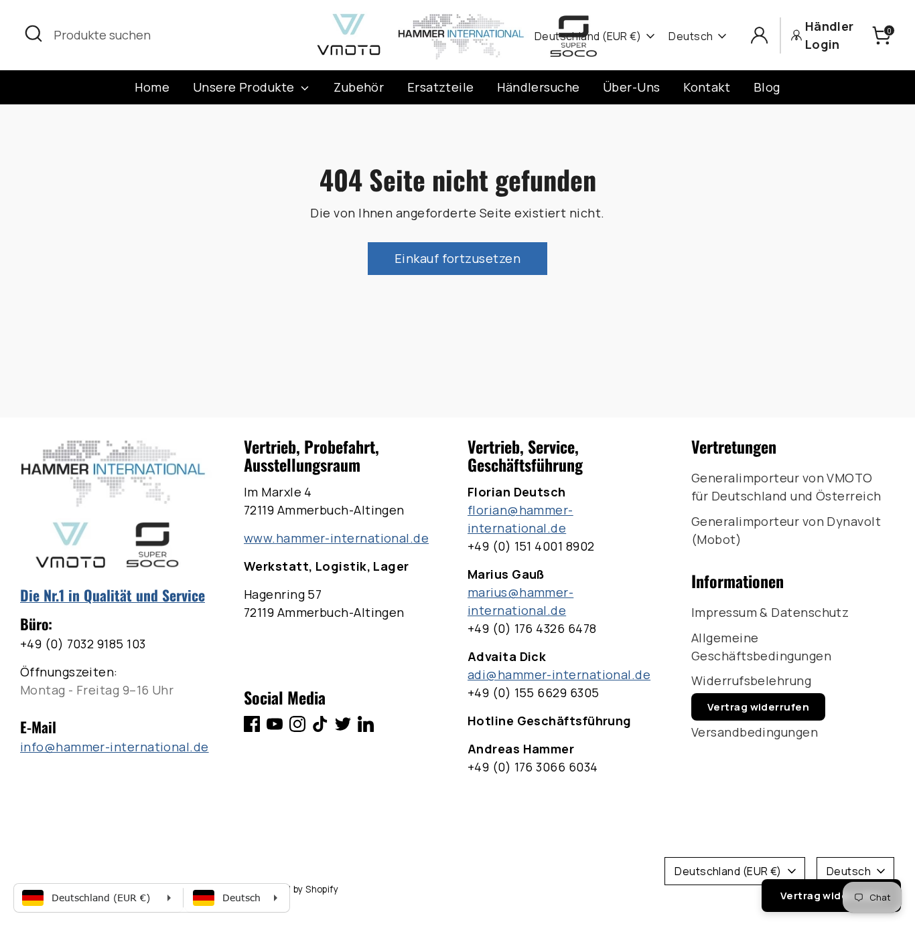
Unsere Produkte (245, 87)
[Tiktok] (320, 724)
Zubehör (359, 87)
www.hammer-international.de (336, 538)
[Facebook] (252, 724)
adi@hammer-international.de (559, 674)
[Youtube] (275, 724)
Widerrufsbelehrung (751, 680)
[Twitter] (343, 724)
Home (152, 87)
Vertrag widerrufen (758, 707)
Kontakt (706, 87)
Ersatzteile (440, 87)
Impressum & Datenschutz (770, 612)
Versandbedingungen (754, 732)
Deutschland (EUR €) (588, 36)
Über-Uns (631, 87)
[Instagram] (297, 724)
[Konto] (759, 35)
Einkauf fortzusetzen (457, 258)
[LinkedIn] (366, 724)
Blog (767, 87)
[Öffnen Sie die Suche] (33, 33)
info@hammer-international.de (114, 747)
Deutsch (690, 36)
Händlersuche (538, 87)
